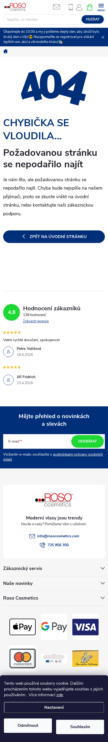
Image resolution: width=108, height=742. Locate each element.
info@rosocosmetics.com (58, 536)
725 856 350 (58, 544)
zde (59, 695)
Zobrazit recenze (36, 321)
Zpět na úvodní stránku (58, 237)
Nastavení (54, 707)
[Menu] (101, 7)
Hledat (93, 19)
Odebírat (87, 441)
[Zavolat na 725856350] (71, 7)
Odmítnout (28, 725)
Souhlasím (80, 727)
